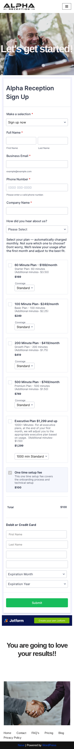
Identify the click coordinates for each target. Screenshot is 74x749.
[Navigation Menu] (66, 6)
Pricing (49, 732)
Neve (21, 745)
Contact (21, 732)
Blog (61, 732)
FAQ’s (35, 732)
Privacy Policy (12, 737)
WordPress (49, 745)
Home (7, 732)
